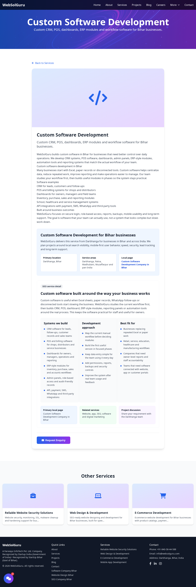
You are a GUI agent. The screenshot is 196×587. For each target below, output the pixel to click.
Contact (189, 5)
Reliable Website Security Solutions (118, 549)
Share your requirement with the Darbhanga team (136, 413)
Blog (148, 5)
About (109, 5)
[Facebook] (150, 564)
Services (122, 5)
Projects (136, 5)
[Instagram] (160, 564)
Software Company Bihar (64, 570)
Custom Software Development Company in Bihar (135, 264)
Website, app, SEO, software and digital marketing (96, 413)
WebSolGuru (13, 4)
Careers (160, 5)
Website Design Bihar (62, 575)
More (173, 5)
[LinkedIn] (155, 564)
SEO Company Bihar (61, 579)
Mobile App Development (113, 562)
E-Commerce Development (114, 557)
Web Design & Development (114, 553)
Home (97, 5)
